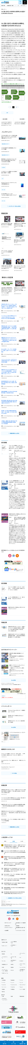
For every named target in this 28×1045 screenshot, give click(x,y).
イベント (21, 980)
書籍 (12, 996)
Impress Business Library (7, 684)
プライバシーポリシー (9, 927)
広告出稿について (13, 946)
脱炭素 (3, 953)
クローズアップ (22, 984)
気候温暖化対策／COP (22, 970)
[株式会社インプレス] (13, 1009)
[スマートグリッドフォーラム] (13, 912)
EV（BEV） (21, 960)
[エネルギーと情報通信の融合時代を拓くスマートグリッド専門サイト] (6, 1032)
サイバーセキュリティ (22, 964)
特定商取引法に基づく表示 (20, 928)
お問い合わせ (7, 925)
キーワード (4, 987)
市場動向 (12, 989)
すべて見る (14, 773)
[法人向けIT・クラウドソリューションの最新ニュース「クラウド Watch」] (6, 1028)
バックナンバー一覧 (14, 736)
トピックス (4, 984)
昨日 (5, 841)
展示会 (3, 991)
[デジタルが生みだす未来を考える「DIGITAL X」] (20, 1037)
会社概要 (6, 930)
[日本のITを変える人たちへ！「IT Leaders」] (20, 1028)
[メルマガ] (9, 555)
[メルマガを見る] (9, 919)
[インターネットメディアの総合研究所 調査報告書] (20, 1023)
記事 (3, 996)
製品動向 (12, 980)
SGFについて (4, 945)
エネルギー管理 (13, 957)
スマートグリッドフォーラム (6, 2)
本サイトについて (8, 922)
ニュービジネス (22, 967)
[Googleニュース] (13, 555)
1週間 (13, 841)
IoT (20, 957)
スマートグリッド (23, 5)
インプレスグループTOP (20, 930)
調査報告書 (22, 996)
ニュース (12, 982)
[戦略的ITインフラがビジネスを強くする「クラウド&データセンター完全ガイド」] (6, 1018)
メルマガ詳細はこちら (21, 693)
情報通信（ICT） (5, 964)
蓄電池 (12, 967)
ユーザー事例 (22, 989)
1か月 (21, 841)
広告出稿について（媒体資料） (20, 923)
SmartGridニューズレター (5, 999)
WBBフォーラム (5, 973)
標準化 (12, 964)
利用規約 (17, 925)
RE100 (12, 970)
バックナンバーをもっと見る (14, 206)
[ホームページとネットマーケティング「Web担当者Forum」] (6, 1023)
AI (18, 5)
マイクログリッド (4, 957)
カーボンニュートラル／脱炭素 (5, 970)
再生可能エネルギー (13, 961)
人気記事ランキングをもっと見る (14, 898)
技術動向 (4, 980)
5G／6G (3, 960)
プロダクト (13, 987)
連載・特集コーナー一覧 (5, 901)
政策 (3, 967)
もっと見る (13, 680)
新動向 (3, 989)
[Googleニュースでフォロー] (13, 919)
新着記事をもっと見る (14, 433)
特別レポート (3, 902)
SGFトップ (3, 900)
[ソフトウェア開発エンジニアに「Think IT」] (20, 1018)
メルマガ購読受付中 (14, 942)
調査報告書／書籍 (10, 5)
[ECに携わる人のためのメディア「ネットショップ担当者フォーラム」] (20, 1032)
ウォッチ (21, 987)
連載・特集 (3, 5)
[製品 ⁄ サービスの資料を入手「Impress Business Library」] (6, 1037)
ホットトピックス (14, 984)
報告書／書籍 (4, 942)
